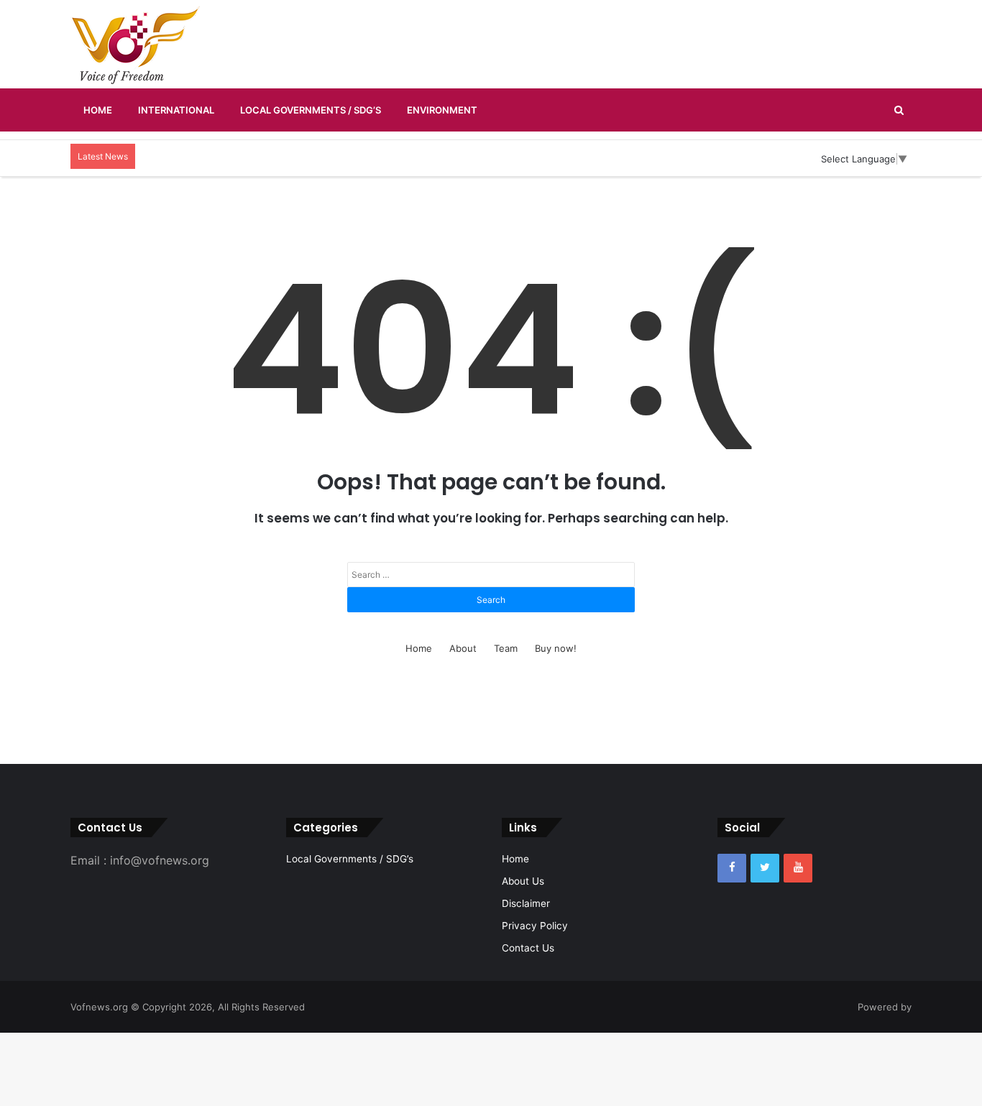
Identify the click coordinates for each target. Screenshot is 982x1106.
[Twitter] (765, 868)
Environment (442, 110)
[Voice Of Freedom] (135, 45)
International (176, 110)
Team (506, 648)
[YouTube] (798, 868)
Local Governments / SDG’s (310, 110)
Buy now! (556, 648)
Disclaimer (526, 903)
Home (97, 110)
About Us (523, 881)
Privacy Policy (535, 925)
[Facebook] (731, 868)
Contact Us (528, 948)
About (463, 648)
